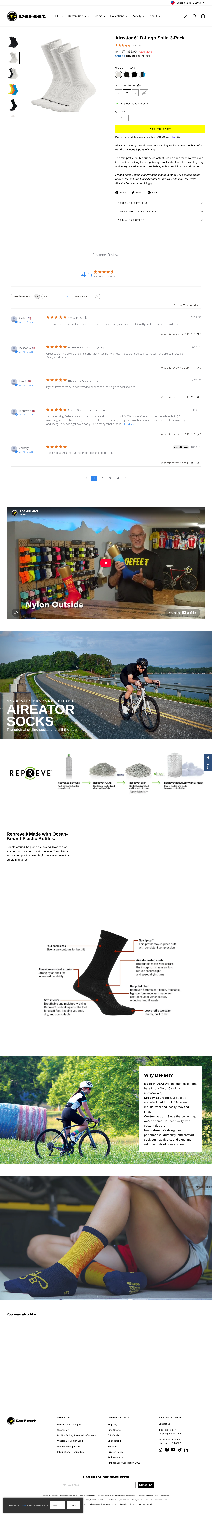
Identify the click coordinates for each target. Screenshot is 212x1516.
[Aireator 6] (8, 1387)
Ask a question (131, 220)
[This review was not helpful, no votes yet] (198, 334)
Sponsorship (115, 1441)
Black (126, 74)
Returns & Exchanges (69, 1424)
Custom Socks (77, 16)
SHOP (56, 16)
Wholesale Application (69, 1446)
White (118, 74)
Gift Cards (113, 1435)
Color (125, 68)
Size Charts (114, 1430)
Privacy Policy (115, 1452)
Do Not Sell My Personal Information (77, 1435)
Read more (130, 424)
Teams (98, 16)
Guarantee (63, 1430)
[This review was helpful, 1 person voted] (192, 367)
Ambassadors (115, 1457)
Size (126, 85)
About (154, 16)
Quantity (123, 111)
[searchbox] (22, 296)
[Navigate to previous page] (86, 478)
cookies (23, 1505)
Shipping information (137, 211)
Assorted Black (134, 74)
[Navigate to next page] (126, 478)
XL (144, 92)
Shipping (120, 56)
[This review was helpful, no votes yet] (192, 334)
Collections (117, 16)
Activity (137, 16)
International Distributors (71, 1452)
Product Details (133, 203)
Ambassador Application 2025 (124, 1463)
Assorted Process (142, 74)
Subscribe (145, 1485)
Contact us (164, 1424)
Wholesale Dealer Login (70, 1441)
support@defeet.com (170, 1433)
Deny (73, 1505)
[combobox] (55, 296)
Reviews (112, 1446)
